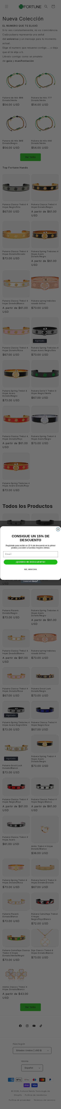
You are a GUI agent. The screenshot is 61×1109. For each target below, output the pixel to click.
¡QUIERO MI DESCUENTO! (30, 562)
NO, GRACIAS (30, 569)
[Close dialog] (58, 529)
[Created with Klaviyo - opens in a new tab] (30, 581)
